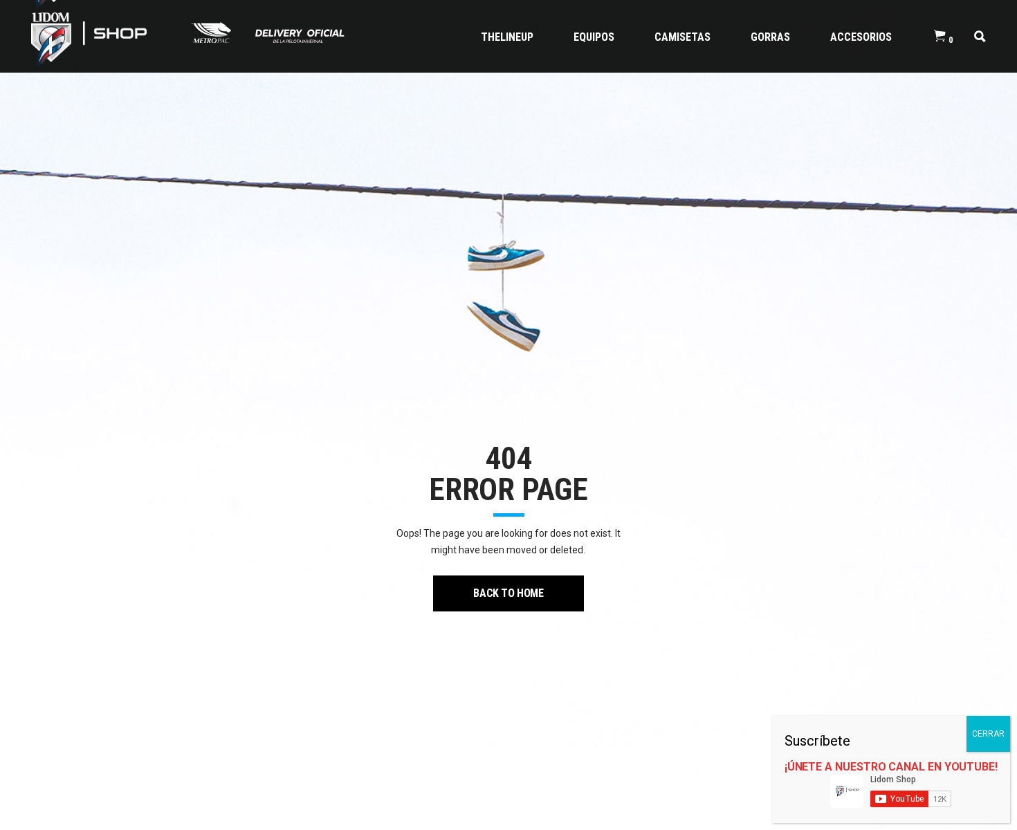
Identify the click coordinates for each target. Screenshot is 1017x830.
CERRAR (988, 734)
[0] (940, 36)
